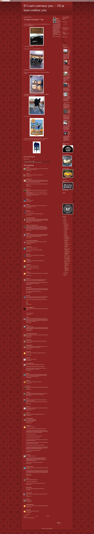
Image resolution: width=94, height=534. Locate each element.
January (65, 272)
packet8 (59, 523)
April (65, 234)
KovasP (27, 259)
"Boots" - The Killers (67, 260)
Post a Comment (27, 514)
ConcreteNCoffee (28, 363)
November (66, 225)
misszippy (27, 264)
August (65, 229)
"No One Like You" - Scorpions (67, 264)
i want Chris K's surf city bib (33, 162)
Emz (26, 478)
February (65, 236)
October (65, 226)
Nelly (27, 373)
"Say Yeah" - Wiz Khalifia (66, 240)
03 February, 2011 (28, 170)
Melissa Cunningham (29, 307)
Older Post (47, 516)
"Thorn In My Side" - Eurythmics (67, 250)
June (65, 231)
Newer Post (25, 516)
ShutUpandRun (28, 345)
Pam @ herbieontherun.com (30, 333)
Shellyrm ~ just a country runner (31, 225)
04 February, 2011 (28, 410)
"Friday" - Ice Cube (67, 255)
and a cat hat (28, 162)
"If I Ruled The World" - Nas (66, 268)
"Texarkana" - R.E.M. (67, 251)
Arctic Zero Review (69, 93)
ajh (26, 325)
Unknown (27, 351)
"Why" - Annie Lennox (66, 242)
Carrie (27, 167)
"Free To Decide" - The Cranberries (67, 258)
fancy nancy (28, 492)
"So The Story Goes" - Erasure (67, 244)
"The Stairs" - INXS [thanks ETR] (66, 47)
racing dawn (28, 246)
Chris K (27, 392)
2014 (64, 219)
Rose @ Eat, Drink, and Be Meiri (31, 240)
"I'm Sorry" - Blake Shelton (69, 84)
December (66, 224)
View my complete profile (56, 36)
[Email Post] (33, 161)
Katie (27, 204)
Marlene (27, 210)
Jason (27, 295)
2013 (64, 220)
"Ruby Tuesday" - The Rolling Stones (69, 133)
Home (37, 516)
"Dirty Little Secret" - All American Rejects (67, 253)
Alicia (27, 278)
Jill (26, 317)
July (65, 230)
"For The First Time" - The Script (67, 238)
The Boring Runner (29, 504)
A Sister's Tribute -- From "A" (67, 270)
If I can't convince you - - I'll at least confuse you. (44, 7)
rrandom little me (39, 162)
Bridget (27, 380)
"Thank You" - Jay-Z (67, 248)
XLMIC (27, 499)
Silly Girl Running (28, 418)
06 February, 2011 (28, 512)
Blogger (51, 528)
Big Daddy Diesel (28, 466)
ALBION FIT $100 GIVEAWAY (69, 74)
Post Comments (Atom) (31, 517)
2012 (64, 221)
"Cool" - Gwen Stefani (66, 246)
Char (27, 398)
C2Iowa (27, 233)
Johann (27, 406)
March (65, 235)
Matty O (27, 454)
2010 (64, 273)
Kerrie (27, 173)
